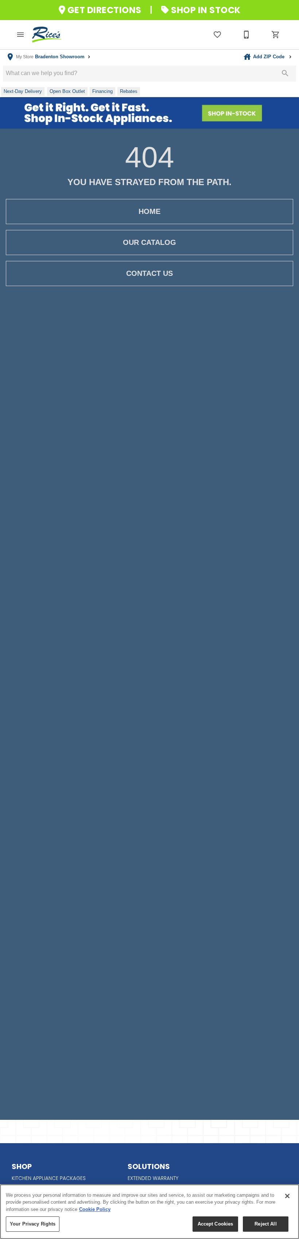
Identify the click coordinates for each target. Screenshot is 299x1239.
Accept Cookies (215, 1224)
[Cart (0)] (275, 34)
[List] (217, 34)
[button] (20, 34)
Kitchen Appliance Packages (49, 1178)
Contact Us (149, 273)
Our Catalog (149, 242)
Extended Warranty (153, 1178)
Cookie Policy (94, 1209)
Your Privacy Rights (32, 1224)
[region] (149, 1211)
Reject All (265, 1224)
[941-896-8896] (246, 34)
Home (149, 211)
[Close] (287, 1196)
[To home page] (46, 35)
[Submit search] (285, 73)
